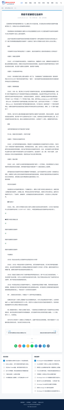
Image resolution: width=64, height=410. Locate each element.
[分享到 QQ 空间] (27, 345)
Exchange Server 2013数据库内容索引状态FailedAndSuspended (49, 377)
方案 (35, 3)
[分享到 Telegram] (44, 345)
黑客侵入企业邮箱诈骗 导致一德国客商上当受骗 (48, 367)
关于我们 (34, 402)
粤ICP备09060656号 (32, 406)
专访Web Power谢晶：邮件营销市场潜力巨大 (17, 367)
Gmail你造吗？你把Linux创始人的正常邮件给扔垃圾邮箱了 (49, 364)
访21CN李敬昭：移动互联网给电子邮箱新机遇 (17, 370)
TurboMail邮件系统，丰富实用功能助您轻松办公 (48, 370)
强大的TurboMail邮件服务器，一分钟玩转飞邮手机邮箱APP (49, 381)
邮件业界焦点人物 (9, 8)
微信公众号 (40, 402)
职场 (43, 3)
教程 (30, 3)
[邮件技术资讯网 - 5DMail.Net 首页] (8, 2)
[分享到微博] (19, 345)
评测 (39, 3)
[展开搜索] (61, 2)
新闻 (26, 3)
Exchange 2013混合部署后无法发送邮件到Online (49, 391)
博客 (52, 3)
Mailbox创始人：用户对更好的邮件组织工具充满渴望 (18, 364)
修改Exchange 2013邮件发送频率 (45, 387)
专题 (48, 3)
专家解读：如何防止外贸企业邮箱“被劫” (46, 374)
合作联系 (29, 402)
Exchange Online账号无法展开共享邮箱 (46, 384)
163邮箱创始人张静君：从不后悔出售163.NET (17, 377)
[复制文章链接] (48, 345)
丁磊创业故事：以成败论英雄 (13, 374)
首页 (22, 3)
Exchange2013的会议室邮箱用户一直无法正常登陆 (49, 360)
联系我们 (23, 402)
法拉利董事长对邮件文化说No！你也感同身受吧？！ (18, 360)
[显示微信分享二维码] (15, 345)
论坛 (57, 3)
